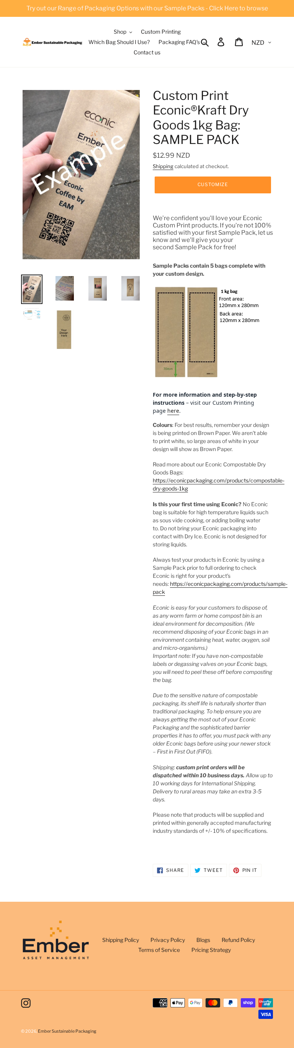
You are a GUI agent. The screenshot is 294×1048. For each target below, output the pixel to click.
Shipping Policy (120, 940)
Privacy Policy (167, 940)
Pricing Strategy (211, 950)
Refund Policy (238, 940)
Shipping (163, 166)
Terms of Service (159, 950)
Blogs (203, 940)
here (173, 410)
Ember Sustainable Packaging (67, 1031)
